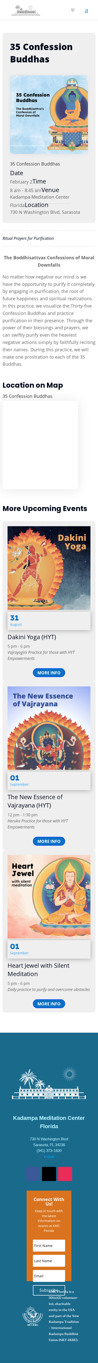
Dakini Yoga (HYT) (32, 637)
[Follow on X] (49, 1174)
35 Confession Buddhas (35, 164)
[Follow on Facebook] (33, 1174)
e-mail (49, 1156)
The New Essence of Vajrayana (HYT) (35, 801)
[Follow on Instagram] (65, 1174)
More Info (49, 673)
